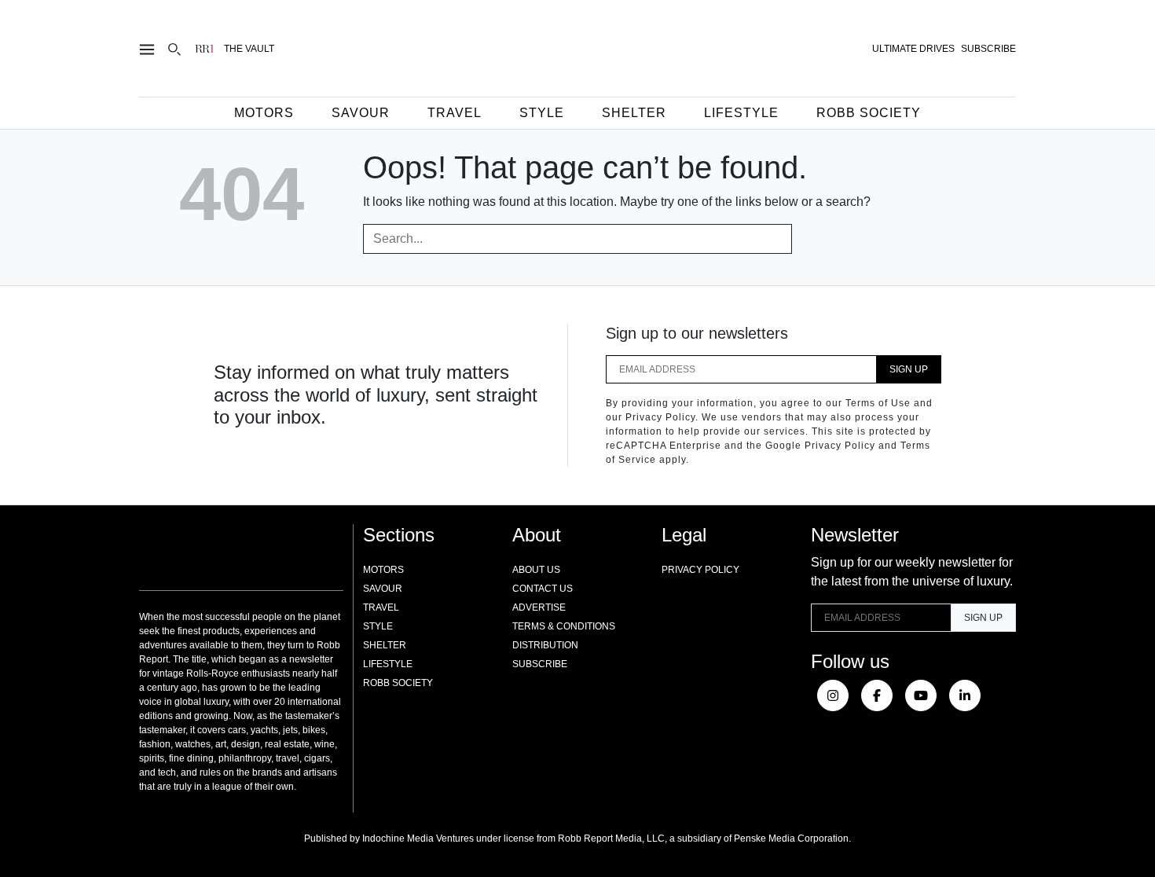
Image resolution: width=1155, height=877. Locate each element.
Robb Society (868, 112)
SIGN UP (908, 369)
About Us (536, 569)
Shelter (634, 112)
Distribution (545, 645)
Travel (454, 112)
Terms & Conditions (563, 626)
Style (541, 112)
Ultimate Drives (913, 48)
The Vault (249, 48)
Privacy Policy (700, 569)
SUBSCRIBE (988, 48)
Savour (361, 112)
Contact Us (542, 588)
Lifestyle (741, 112)
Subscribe (539, 664)
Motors (264, 112)
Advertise (539, 607)
